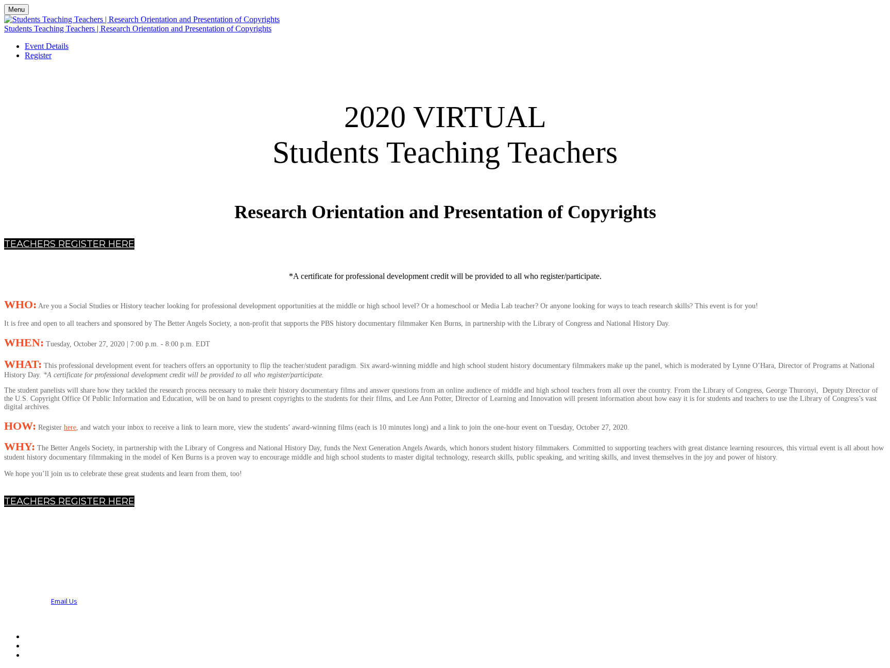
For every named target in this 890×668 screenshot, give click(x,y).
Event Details (47, 46)
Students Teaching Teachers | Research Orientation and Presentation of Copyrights (137, 28)
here (70, 427)
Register (38, 55)
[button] (69, 244)
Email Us (64, 601)
